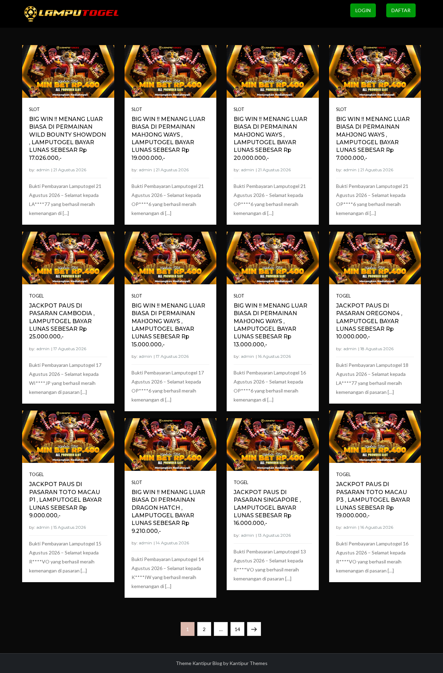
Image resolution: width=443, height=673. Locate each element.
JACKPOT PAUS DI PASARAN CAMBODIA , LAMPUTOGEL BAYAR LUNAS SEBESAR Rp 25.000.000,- (61, 321)
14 (239, 629)
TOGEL (343, 296)
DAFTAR (400, 10)
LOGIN (363, 10)
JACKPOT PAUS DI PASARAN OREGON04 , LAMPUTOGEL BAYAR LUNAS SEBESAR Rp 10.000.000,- (369, 321)
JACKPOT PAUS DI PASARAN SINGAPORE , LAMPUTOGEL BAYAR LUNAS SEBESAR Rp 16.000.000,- (267, 508)
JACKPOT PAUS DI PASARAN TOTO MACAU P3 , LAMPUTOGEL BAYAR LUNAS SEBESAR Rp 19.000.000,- (373, 500)
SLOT (34, 109)
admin (42, 169)
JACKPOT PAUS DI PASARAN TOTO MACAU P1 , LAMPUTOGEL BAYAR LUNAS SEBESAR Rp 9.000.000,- (65, 500)
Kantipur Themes (248, 663)
